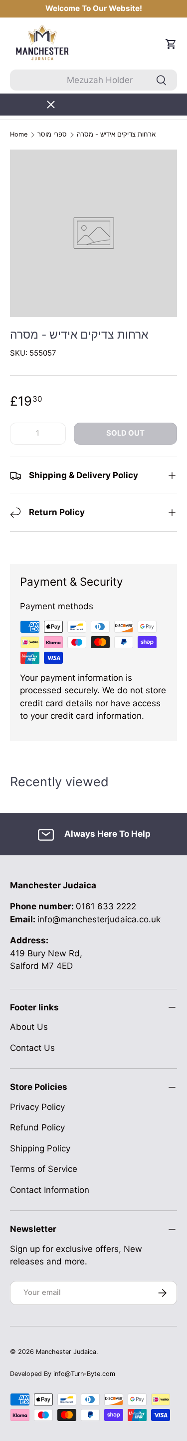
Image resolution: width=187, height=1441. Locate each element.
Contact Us (32, 1048)
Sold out (125, 433)
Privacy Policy (37, 1107)
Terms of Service (43, 1169)
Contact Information (49, 1190)
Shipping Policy (40, 1148)
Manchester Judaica (66, 1351)
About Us (29, 1027)
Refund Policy (37, 1127)
